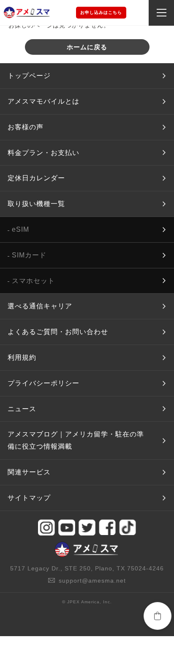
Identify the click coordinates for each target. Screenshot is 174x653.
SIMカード (29, 255)
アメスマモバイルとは (43, 101)
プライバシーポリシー (43, 383)
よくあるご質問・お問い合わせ (58, 331)
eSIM (20, 229)
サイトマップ (29, 497)
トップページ (29, 75)
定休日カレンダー (36, 178)
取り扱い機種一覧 (36, 203)
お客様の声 (26, 127)
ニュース (22, 408)
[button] (157, 616)
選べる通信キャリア (40, 306)
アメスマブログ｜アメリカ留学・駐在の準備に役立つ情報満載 (76, 440)
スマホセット (33, 280)
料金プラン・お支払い (43, 152)
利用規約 (22, 357)
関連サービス (29, 472)
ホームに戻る (87, 47)
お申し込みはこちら (101, 12)
